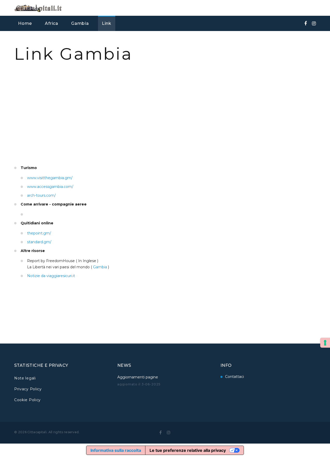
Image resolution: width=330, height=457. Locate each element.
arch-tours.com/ (41, 195)
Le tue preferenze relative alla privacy (188, 450)
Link (106, 23)
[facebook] (305, 23)
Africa (51, 23)
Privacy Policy (28, 389)
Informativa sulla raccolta (115, 450)
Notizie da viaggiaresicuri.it (51, 275)
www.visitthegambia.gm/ (49, 178)
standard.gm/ (39, 242)
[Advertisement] (165, 126)
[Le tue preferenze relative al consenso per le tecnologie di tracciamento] (325, 343)
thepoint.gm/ (39, 233)
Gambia (80, 23)
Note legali (25, 378)
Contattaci (234, 376)
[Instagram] (314, 23)
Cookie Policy (27, 400)
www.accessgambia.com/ (50, 186)
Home (25, 23)
